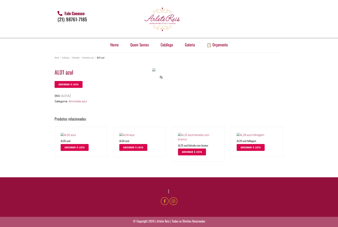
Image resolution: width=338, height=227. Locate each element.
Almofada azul (88, 57)
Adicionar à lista (68, 84)
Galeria (190, 45)
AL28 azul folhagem (246, 141)
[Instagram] (173, 201)
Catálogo (167, 45)
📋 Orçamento (217, 45)
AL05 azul (65, 141)
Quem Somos (139, 45)
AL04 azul (124, 141)
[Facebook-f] (165, 201)
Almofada (76, 57)
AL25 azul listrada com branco (193, 145)
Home (114, 45)
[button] (161, 77)
